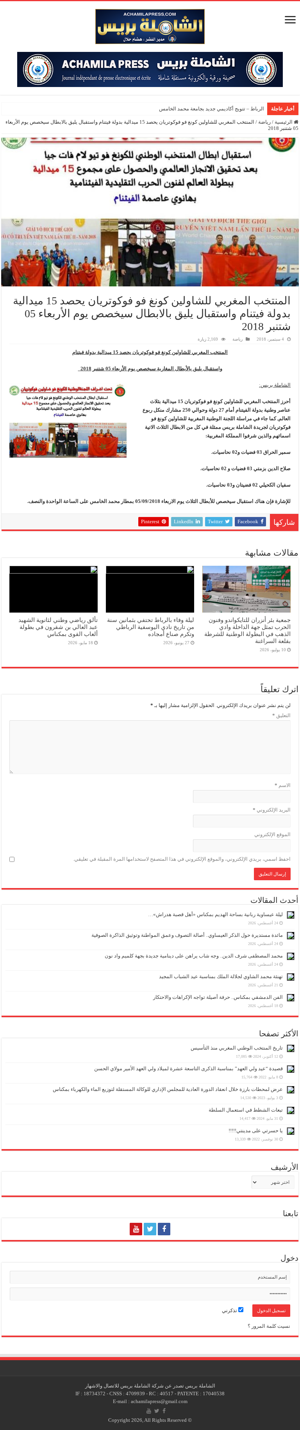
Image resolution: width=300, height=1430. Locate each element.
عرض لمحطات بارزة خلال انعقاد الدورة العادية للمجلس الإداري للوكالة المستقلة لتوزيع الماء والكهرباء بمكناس (168, 1089)
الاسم (283, 785)
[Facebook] (164, 1229)
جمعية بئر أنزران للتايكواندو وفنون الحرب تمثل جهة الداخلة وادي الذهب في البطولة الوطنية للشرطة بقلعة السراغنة (247, 630)
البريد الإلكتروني (272, 810)
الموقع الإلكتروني (272, 834)
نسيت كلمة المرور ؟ (269, 1326)
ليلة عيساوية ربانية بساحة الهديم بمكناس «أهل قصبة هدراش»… (215, 914)
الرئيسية (284, 122)
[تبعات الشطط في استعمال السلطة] (291, 1110)
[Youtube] (136, 1229)
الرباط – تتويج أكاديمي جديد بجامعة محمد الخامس (211, 109)
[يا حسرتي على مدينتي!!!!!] (291, 1131)
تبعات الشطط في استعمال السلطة (246, 1110)
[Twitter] (150, 1229)
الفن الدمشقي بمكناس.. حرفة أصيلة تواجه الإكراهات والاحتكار (218, 997)
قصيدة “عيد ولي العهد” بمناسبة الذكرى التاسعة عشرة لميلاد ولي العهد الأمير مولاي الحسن (188, 1068)
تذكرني (230, 1310)
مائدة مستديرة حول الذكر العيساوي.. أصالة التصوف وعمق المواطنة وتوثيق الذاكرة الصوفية (187, 935)
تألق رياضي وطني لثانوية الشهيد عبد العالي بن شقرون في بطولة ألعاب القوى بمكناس (58, 626)
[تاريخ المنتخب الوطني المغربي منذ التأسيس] (291, 1048)
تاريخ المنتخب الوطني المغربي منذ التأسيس (237, 1048)
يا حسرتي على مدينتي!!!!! (256, 1130)
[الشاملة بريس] (150, 25)
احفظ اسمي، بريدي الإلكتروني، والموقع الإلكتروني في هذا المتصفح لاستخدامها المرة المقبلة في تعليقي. (182, 859)
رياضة (264, 122)
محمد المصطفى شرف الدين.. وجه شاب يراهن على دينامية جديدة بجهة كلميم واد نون (194, 956)
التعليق (281, 715)
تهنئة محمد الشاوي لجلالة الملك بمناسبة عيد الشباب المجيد (221, 976)
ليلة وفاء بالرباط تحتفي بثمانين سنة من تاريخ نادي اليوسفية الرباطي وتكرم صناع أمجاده (150, 626)
